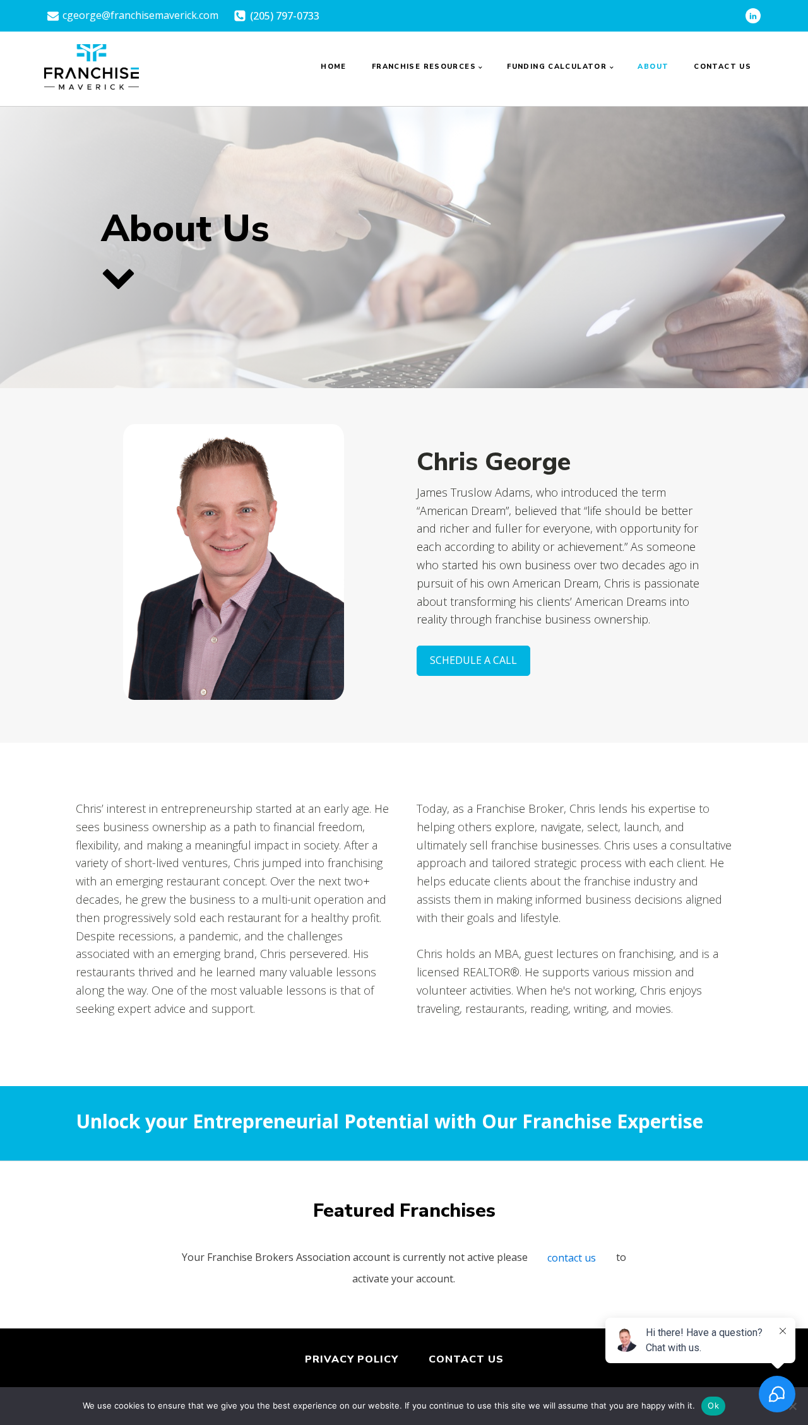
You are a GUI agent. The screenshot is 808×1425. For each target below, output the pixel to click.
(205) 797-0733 (284, 16)
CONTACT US (466, 1359)
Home (334, 66)
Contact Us (722, 66)
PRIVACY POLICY (351, 1359)
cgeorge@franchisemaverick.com (140, 15)
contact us (571, 1258)
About (653, 66)
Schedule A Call (473, 660)
